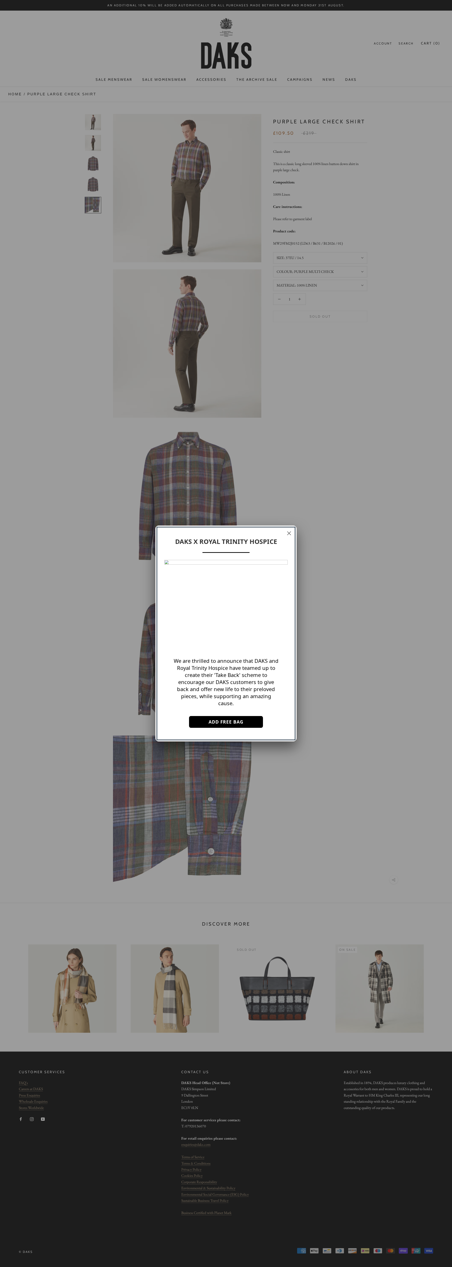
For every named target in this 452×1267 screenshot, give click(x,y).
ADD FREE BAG (226, 722)
